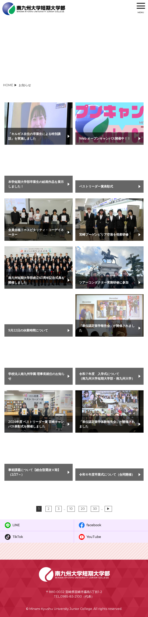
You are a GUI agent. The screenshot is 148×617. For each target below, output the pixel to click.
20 (83, 509)
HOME (8, 85)
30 (95, 509)
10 (71, 509)
